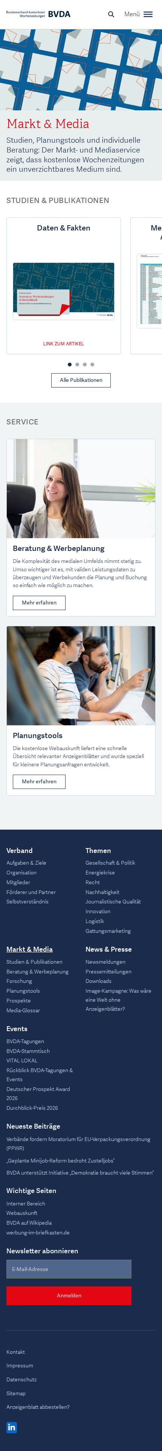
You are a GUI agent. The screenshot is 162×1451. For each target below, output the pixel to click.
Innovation (98, 911)
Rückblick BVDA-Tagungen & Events (39, 1075)
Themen (98, 851)
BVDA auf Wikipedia (29, 1223)
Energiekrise (100, 872)
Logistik (95, 921)
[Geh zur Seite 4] (92, 364)
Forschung (19, 981)
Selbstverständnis (27, 901)
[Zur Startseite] (38, 14)
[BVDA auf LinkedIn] (11, 1428)
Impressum (19, 1365)
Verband (19, 851)
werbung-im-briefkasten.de (38, 1232)
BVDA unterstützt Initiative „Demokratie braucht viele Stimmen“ (80, 1172)
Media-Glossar (23, 1010)
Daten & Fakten (63, 228)
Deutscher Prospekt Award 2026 (38, 1094)
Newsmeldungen (105, 962)
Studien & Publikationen (34, 962)
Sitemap (16, 1393)
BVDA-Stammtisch (28, 1051)
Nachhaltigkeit (102, 892)
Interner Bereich (25, 1203)
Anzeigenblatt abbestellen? (38, 1407)
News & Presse (109, 950)
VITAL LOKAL (22, 1060)
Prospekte (18, 1000)
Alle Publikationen (81, 380)
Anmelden (69, 1295)
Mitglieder (18, 882)
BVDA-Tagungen (25, 1041)
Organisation (21, 872)
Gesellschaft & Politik (110, 863)
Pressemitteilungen (108, 971)
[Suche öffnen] (111, 14)
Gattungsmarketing (108, 931)
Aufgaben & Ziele (26, 863)
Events (17, 1029)
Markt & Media (29, 950)
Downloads (99, 981)
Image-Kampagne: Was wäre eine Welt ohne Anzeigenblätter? (118, 1000)
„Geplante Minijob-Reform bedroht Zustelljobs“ (60, 1160)
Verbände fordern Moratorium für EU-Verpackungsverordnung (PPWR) (78, 1144)
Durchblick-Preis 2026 (32, 1108)
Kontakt (15, 1352)
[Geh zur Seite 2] (77, 364)
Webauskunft (21, 1213)
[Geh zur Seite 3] (85, 364)
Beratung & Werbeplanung (58, 548)
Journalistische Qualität (113, 901)
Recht (93, 882)
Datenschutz (21, 1379)
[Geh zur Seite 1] (70, 364)
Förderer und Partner (31, 892)
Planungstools (38, 736)
